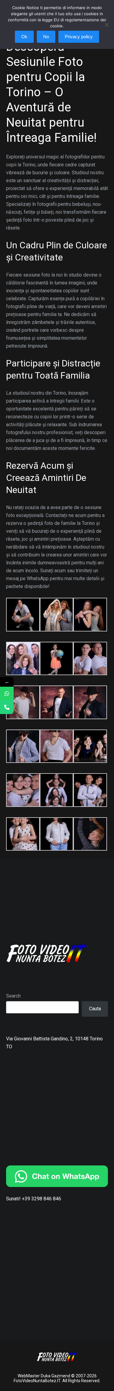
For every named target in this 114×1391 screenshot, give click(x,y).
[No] (106, 28)
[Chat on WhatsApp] (57, 1176)
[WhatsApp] (7, 693)
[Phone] (7, 707)
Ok (24, 36)
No (46, 36)
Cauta (95, 1009)
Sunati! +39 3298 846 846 (33, 1199)
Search (13, 996)
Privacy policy (79, 36)
